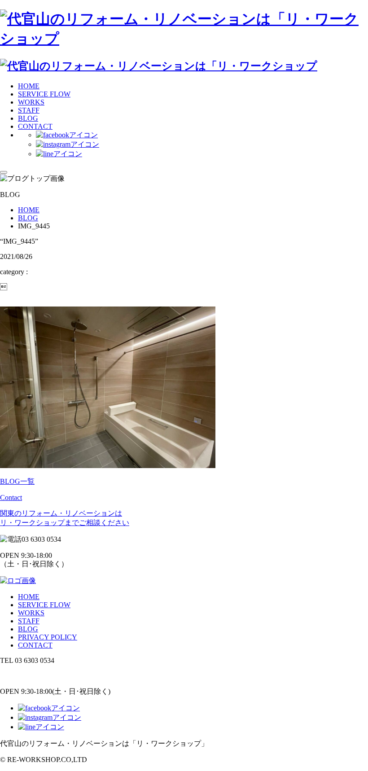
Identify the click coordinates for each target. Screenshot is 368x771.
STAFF (28, 110)
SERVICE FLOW (44, 94)
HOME (28, 86)
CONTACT (35, 126)
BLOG (28, 118)
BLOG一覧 (17, 481)
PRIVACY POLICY (47, 637)
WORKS (31, 102)
